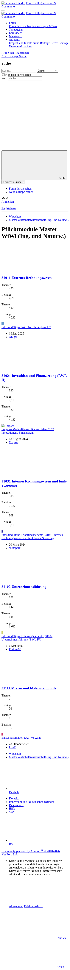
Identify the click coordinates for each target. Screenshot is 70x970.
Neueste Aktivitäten (20, 46)
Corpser (13, 442)
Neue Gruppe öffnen (44, 26)
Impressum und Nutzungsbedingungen (32, 801)
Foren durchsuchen (20, 26)
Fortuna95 (15, 649)
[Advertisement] (35, 115)
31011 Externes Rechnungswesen (26, 278)
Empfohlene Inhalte (20, 43)
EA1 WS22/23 (21, 737)
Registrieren (8, 208)
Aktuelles (14, 39)
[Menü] (2, 10)
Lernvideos (15, 33)
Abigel (13, 336)
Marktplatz (15, 36)
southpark (15, 547)
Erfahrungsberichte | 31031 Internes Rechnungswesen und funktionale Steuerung (32, 536)
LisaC (12, 747)
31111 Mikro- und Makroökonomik (28, 688)
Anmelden (7, 201)
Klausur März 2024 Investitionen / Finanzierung (27, 431)
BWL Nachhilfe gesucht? (26, 327)
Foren (12, 22)
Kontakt (13, 798)
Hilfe (12, 808)
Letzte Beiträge (60, 43)
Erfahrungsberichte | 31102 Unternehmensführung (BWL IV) (26, 638)
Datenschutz (16, 805)
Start (11, 811)
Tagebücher (16, 29)
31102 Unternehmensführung (23, 587)
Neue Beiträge (41, 43)
